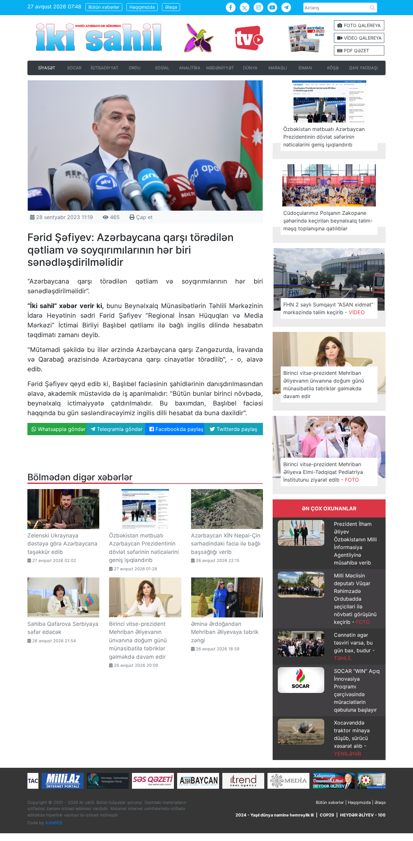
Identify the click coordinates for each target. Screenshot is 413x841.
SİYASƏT (46, 67)
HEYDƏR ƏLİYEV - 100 (363, 815)
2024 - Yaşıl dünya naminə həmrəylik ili (275, 815)
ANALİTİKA (189, 67)
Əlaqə (171, 7)
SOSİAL (162, 67)
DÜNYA (250, 67)
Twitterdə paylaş (236, 429)
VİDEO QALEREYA (362, 38)
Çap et (144, 217)
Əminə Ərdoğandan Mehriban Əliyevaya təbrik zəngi (224, 632)
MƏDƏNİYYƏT (220, 67)
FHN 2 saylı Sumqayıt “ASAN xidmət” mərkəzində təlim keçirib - (328, 308)
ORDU (134, 67)
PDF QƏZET (356, 50)
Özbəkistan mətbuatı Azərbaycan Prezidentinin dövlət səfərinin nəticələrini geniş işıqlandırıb (324, 137)
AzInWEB (53, 822)
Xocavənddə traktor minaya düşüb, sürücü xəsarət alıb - (352, 738)
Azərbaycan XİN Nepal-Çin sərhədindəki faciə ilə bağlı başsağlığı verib (225, 543)
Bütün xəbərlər (103, 7)
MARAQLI (277, 67)
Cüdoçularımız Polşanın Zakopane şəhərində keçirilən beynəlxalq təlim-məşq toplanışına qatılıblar (328, 221)
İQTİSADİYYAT (104, 67)
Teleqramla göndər (119, 429)
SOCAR (74, 67)
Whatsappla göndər (61, 429)
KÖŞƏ (332, 67)
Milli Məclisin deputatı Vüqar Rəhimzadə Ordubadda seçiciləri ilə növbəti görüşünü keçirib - (355, 598)
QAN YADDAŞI (363, 67)
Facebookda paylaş (178, 429)
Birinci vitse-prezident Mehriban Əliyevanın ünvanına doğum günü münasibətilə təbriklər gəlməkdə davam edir (138, 640)
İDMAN (305, 67)
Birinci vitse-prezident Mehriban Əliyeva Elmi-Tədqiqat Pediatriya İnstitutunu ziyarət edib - (323, 472)
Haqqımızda (142, 7)
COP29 (327, 815)
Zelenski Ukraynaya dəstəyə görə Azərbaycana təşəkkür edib (62, 543)
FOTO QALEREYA (361, 25)
